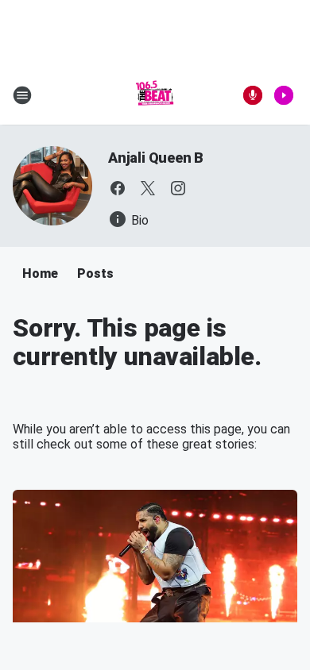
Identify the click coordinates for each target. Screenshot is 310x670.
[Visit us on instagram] (178, 188)
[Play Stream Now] (283, 95)
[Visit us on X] (147, 188)
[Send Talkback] (252, 95)
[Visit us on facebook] (117, 188)
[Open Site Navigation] (22, 95)
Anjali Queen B (155, 157)
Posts (95, 273)
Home (40, 273)
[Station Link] (155, 95)
